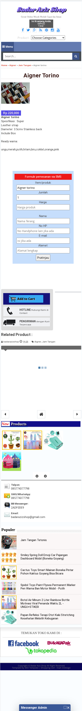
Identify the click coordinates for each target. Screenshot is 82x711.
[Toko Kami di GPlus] (35, 30)
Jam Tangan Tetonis (34, 540)
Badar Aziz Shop (41, 9)
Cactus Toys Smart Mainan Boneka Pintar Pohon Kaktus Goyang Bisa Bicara (47, 571)
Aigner (38, 342)
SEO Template (32, 667)
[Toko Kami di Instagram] (52, 30)
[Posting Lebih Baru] (5, 414)
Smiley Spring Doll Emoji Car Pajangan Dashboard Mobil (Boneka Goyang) (44, 556)
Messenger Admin (34, 707)
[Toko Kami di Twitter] (29, 30)
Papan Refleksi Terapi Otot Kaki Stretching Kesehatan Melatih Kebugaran (47, 616)
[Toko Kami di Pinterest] (47, 30)
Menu (9, 46)
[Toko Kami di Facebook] (23, 30)
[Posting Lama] (77, 414)
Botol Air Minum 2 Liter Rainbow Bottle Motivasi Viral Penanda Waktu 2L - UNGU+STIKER (45, 603)
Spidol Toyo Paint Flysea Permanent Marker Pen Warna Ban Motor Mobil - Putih (48, 586)
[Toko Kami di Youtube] (58, 30)
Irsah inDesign (64, 667)
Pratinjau (43, 257)
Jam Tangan (48, 342)
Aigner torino (41, 75)
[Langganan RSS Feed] (41, 30)
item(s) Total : (41, 23)
